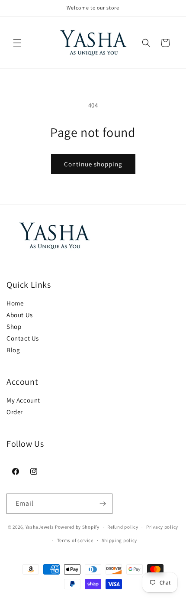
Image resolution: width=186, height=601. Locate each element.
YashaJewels (40, 527)
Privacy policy (162, 527)
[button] (17, 42)
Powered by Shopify (77, 527)
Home (14, 303)
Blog (13, 350)
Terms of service (75, 540)
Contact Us (22, 338)
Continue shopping (93, 164)
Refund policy (122, 527)
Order (14, 412)
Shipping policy (120, 540)
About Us (19, 315)
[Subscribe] (102, 504)
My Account (23, 400)
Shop (13, 326)
